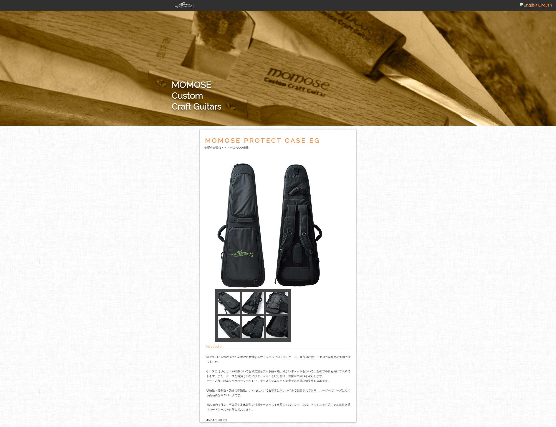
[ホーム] (184, 4)
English (544, 5)
